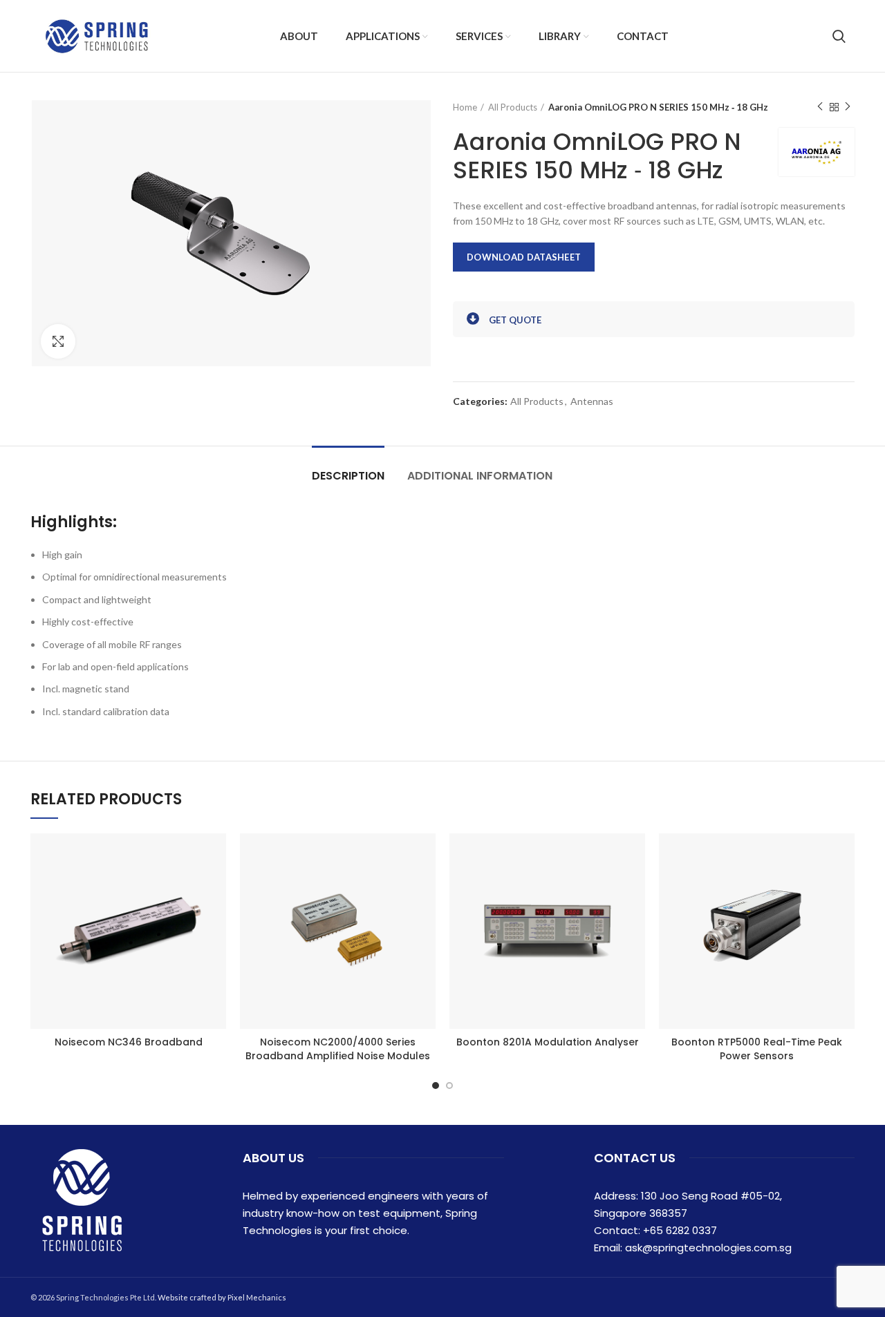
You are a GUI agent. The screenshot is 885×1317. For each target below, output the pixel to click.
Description (348, 476)
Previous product (820, 107)
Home (465, 107)
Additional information (479, 476)
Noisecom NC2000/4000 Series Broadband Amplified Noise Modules (337, 1049)
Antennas (591, 401)
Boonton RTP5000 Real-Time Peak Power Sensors (756, 1049)
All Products (512, 107)
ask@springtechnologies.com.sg (708, 1247)
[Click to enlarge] (58, 341)
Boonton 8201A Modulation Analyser (547, 1042)
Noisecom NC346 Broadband (129, 1042)
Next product (848, 107)
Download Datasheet (524, 257)
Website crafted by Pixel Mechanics (222, 1297)
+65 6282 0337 (680, 1230)
